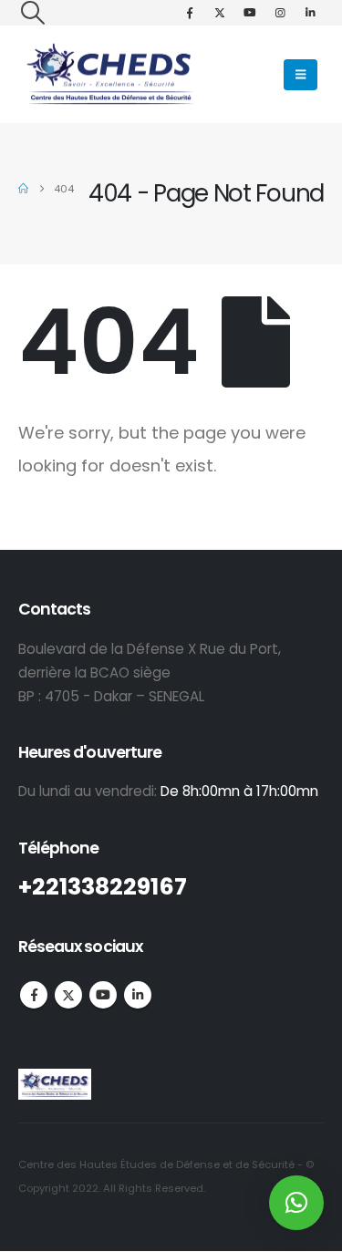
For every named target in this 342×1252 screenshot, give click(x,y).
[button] (32, 13)
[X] (220, 13)
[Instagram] (280, 13)
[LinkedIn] (310, 13)
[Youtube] (250, 13)
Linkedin (137, 995)
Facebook (33, 995)
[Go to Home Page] (23, 189)
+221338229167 (102, 886)
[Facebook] (189, 13)
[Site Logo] (109, 74)
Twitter (68, 995)
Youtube (103, 995)
